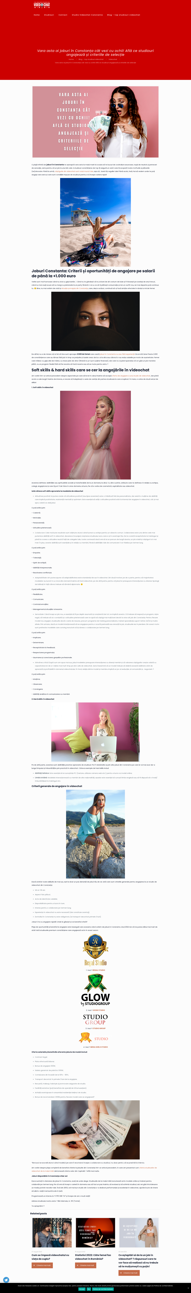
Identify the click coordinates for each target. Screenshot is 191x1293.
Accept (82, 1289)
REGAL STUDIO (99, 970)
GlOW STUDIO (99, 1010)
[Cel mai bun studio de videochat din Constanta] (42, 5)
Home (71, 59)
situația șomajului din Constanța (75, 288)
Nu (89, 1289)
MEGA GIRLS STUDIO (99, 1047)
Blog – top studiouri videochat (91, 59)
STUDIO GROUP (99, 1028)
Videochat (113, 59)
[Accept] (188, 1288)
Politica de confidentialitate (103, 1289)
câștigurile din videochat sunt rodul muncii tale (74, 171)
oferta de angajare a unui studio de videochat (131, 376)
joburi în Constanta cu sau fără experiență (117, 354)
